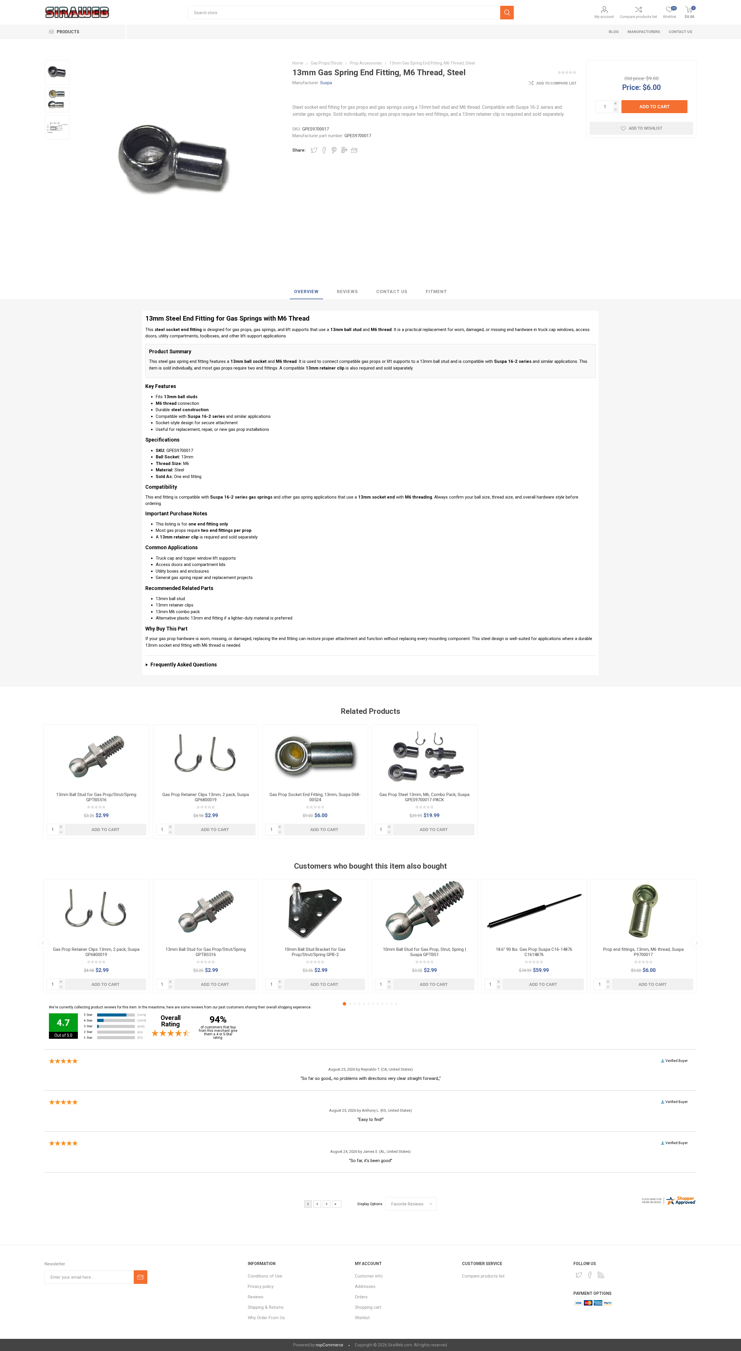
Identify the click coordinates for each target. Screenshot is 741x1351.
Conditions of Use (265, 1276)
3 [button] (354, 1004)
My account (604, 16)
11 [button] (391, 1004)
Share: (299, 150)
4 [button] (359, 1004)
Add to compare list (556, 83)
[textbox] (344, 12)
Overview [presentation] (306, 291)
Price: (631, 87)
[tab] (306, 292)
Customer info (369, 1276)
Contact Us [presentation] (392, 291)
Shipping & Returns (266, 1307)
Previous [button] (43, 942)
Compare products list (638, 16)
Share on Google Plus (344, 150)
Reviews (255, 1296)
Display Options (369, 1204)
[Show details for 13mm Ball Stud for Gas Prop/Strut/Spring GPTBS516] (96, 756)
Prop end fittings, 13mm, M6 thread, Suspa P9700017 (643, 952)
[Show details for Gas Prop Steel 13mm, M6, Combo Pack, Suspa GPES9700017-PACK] (424, 756)
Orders (361, 1296)
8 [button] (378, 1004)
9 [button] (382, 1004)
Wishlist (362, 1317)
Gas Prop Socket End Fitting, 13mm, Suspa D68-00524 (315, 797)
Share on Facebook (324, 150)
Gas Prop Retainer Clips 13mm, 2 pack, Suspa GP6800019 (205, 797)
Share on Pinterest (334, 150)
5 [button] (364, 1004)
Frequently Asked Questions (184, 665)
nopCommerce (329, 1345)
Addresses (365, 1286)
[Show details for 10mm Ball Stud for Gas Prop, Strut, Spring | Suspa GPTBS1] (424, 910)
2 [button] (350, 1004)
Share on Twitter (314, 150)
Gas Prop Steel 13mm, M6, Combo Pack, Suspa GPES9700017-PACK (424, 797)
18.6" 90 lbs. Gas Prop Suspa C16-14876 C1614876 (534, 952)
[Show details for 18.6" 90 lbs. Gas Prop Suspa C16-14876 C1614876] (534, 910)
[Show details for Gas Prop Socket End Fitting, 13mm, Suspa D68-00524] (315, 756)
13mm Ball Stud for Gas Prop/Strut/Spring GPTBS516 (96, 797)
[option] (57, 72)
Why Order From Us (266, 1317)
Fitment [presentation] (436, 291)
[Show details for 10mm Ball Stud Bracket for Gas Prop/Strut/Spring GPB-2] (315, 910)
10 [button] (387, 1004)
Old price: (634, 78)
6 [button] (368, 1004)
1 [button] (344, 1004)
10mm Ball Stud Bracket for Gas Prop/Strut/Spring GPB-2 (315, 952)
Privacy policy (261, 1286)
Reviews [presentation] (347, 291)
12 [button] (396, 1004)
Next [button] (697, 942)
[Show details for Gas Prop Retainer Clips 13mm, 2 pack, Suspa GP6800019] (205, 756)
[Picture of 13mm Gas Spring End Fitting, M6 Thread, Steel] (57, 72)
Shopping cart (368, 1307)
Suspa (326, 82)
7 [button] (373, 1004)
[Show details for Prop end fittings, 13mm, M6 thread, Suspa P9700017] (643, 910)
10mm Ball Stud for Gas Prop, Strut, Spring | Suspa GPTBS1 (424, 952)
